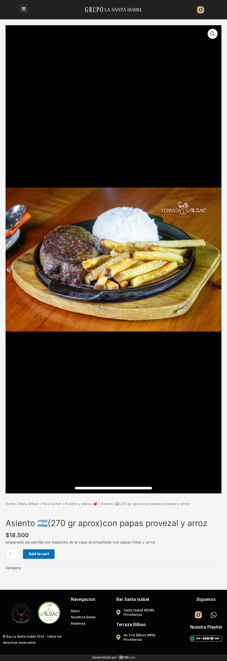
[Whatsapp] (214, 615)
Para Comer (52, 504)
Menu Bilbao (29, 504)
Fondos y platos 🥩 (81, 504)
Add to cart (39, 554)
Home (10, 504)
